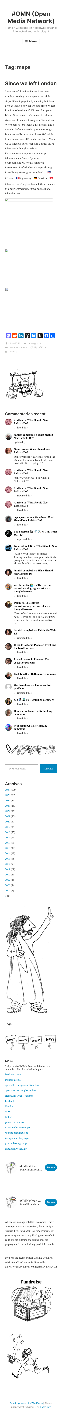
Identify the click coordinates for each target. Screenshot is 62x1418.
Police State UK (23, 546)
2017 (7, 837)
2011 (7, 869)
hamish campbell (24, 435)
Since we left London (31, 83)
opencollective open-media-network (23, 1085)
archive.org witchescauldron (19, 1095)
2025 (7, 795)
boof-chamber (22, 726)
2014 (7, 853)
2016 (7, 842)
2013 (7, 858)
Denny (17, 603)
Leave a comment (17, 347)
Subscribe (48, 768)
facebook (9, 1101)
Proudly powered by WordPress (26, 1403)
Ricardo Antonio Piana (27, 645)
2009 (7, 879)
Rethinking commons (43, 674)
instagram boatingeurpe (16, 1138)
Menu (32, 41)
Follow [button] (51, 1167)
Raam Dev (45, 1407)
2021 (7, 816)
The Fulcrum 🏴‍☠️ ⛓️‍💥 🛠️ (27, 531)
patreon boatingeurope (16, 1143)
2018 (7, 832)
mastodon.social (13, 1079)
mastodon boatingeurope (17, 1127)
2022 (7, 811)
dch (16, 700)
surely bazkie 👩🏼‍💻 (23, 585)
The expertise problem (31, 660)
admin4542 (14, 343)
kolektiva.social (13, 1074)
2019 (7, 827)
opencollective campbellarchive (20, 1090)
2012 (7, 864)
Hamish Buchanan (24, 711)
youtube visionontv (14, 1122)
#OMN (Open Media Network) (31, 17)
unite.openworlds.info (16, 1148)
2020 (7, 821)
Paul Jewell (20, 674)
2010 (7, 874)
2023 (7, 805)
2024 (7, 800)
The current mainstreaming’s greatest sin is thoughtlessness (33, 588)
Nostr (8, 1111)
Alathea (18, 420)
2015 (7, 848)
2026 (7, 789)
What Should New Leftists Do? (31, 421)
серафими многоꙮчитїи (29, 517)
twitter (8, 1116)
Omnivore (20, 449)
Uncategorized (34, 343)
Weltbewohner (22, 685)
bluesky (9, 1106)
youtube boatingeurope (16, 1132)
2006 (7, 890)
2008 (7, 885)
